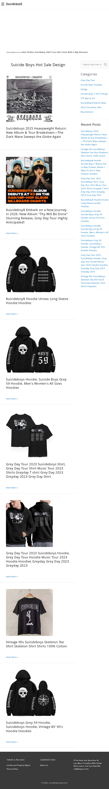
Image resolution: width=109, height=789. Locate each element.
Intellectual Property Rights (18, 765)
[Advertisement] (54, 28)
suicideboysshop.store (58, 783)
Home (9, 52)
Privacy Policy (12, 769)
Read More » (12, 233)
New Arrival (17, 52)
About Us (44, 765)
